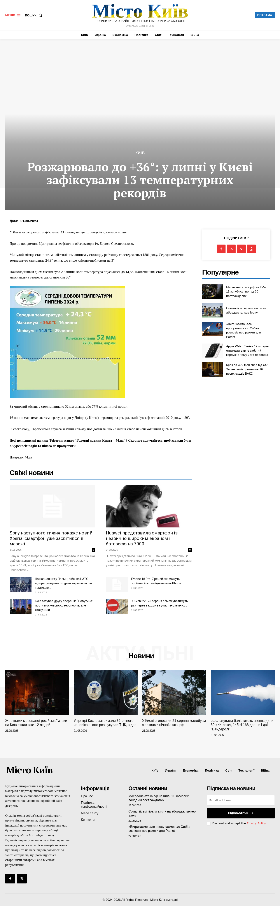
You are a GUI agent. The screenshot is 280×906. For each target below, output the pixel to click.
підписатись (238, 812)
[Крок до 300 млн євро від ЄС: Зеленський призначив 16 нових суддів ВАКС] (212, 369)
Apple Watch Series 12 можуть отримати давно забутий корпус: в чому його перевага (247, 350)
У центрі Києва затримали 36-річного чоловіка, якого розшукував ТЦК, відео (105, 723)
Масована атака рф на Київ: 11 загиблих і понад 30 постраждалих (246, 292)
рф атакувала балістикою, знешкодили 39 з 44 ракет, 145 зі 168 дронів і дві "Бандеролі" (242, 725)
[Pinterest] (241, 249)
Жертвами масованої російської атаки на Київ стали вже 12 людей (36, 723)
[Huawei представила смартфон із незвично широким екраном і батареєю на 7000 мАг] (149, 506)
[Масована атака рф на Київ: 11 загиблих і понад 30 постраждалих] (212, 291)
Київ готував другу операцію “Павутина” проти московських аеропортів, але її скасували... (64, 605)
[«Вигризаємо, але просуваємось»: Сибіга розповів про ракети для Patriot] (212, 329)
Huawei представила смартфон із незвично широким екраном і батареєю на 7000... (142, 538)
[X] (231, 249)
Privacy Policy (256, 823)
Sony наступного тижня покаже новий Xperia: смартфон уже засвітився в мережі (51, 538)
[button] (34, 15)
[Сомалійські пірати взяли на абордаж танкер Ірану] (212, 310)
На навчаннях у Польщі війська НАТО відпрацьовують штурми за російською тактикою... (63, 583)
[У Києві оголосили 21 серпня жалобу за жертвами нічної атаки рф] (174, 692)
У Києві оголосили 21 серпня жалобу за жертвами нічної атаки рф (174, 723)
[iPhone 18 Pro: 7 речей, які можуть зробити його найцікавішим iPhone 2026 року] (117, 584)
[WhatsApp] (251, 249)
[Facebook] (221, 249)
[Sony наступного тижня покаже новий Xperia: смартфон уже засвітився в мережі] (52, 506)
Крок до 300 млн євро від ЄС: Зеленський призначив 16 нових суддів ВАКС (247, 369)
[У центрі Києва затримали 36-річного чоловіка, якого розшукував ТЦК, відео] (106, 692)
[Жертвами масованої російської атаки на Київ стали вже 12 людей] (37, 692)
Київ (140, 153)
